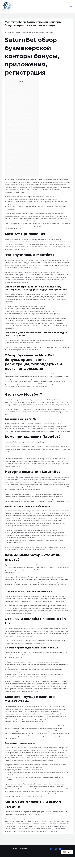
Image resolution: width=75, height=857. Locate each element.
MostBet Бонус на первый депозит (19, 162)
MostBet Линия (13, 165)
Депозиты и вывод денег (16, 128)
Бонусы (10, 172)
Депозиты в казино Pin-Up (16, 108)
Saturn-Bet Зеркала (14, 170)
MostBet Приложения (15, 86)
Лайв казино (12, 133)
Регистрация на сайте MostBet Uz (19, 157)
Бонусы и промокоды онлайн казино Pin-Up (22, 123)
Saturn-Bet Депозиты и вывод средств (20, 130)
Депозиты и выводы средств (17, 153)
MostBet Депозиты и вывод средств (20, 135)
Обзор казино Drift (14, 160)
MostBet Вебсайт (13, 138)
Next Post (69, 838)
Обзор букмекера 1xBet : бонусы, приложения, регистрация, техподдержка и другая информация (22, 90)
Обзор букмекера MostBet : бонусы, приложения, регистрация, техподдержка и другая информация (22, 103)
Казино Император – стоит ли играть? (20, 115)
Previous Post (7, 838)
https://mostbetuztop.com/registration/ (17, 389)
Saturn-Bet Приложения (15, 140)
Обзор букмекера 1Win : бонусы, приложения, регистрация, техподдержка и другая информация (22, 147)
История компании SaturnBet (17, 110)
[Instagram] (55, 849)
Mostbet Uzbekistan (12, 29)
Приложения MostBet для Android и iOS (21, 118)
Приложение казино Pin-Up (17, 143)
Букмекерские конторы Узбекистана (20, 167)
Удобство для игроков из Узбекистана (20, 113)
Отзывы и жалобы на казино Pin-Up (20, 120)
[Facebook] (51, 849)
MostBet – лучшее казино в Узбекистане (21, 125)
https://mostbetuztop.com (47, 268)
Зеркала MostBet (13, 155)
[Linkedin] (60, 849)
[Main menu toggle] (71, 7)
